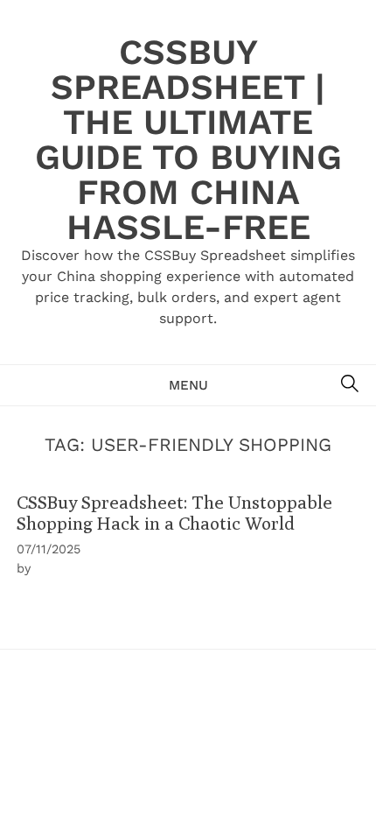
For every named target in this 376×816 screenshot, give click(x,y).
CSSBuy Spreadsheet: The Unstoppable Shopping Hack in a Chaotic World (174, 512)
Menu (188, 385)
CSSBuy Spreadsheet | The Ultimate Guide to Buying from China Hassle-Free (188, 140)
